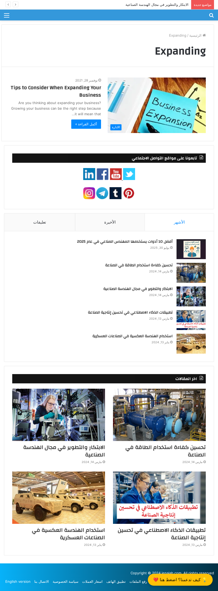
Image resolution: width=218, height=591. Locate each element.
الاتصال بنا (41, 581)
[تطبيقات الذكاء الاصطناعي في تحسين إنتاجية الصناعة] (191, 320)
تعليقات (39, 222)
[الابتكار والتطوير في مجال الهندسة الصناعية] (191, 296)
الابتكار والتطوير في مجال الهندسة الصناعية (156, 4)
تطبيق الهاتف (116, 581)
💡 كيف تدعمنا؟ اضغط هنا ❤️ (180, 579)
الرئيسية (196, 35)
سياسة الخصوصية (65, 581)
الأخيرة (110, 222)
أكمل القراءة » (86, 124)
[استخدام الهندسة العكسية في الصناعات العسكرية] (191, 344)
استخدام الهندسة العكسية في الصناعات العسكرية (133, 336)
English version (18, 581)
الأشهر (179, 222)
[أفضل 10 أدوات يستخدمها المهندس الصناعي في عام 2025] (191, 249)
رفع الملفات (138, 581)
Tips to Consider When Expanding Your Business (56, 91)
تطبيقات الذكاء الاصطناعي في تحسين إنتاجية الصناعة (130, 312)
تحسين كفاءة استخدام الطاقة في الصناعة (139, 265)
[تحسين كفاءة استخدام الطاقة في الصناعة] (191, 273)
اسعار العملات (92, 581)
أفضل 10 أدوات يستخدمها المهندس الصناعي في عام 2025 (125, 241)
